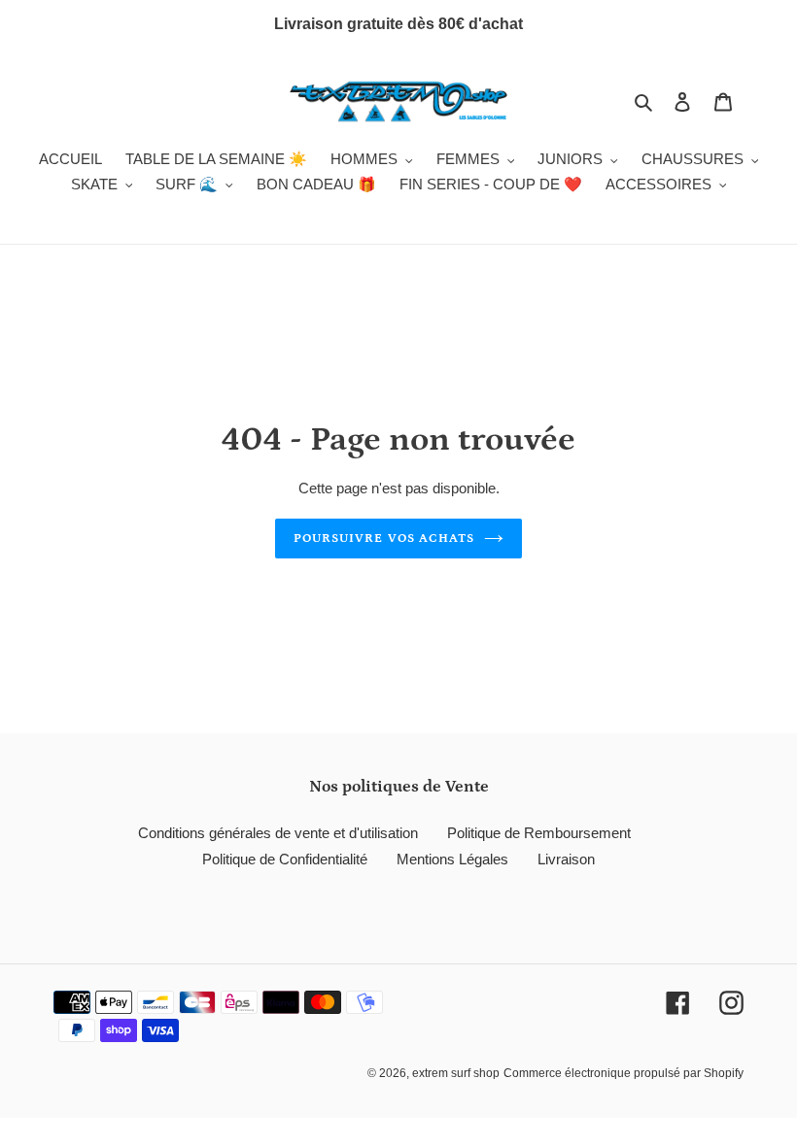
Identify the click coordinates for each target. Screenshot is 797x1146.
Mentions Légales (452, 859)
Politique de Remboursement (539, 833)
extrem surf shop (456, 1073)
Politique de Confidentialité (284, 859)
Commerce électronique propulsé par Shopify (623, 1073)
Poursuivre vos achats (384, 538)
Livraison (566, 859)
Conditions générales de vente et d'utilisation (278, 833)
